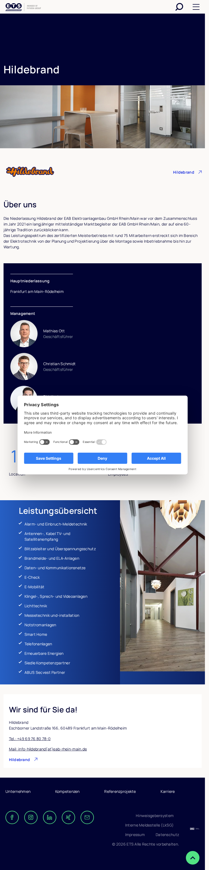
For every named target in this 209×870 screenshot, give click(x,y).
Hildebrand (183, 172)
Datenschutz (167, 834)
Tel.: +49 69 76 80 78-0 (30, 738)
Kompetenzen (67, 791)
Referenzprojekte (120, 791)
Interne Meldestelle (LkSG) (149, 825)
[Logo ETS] (23, 7)
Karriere (168, 791)
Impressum (135, 834)
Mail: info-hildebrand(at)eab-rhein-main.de (48, 749)
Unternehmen (17, 791)
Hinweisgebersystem (155, 815)
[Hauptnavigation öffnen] (196, 7)
